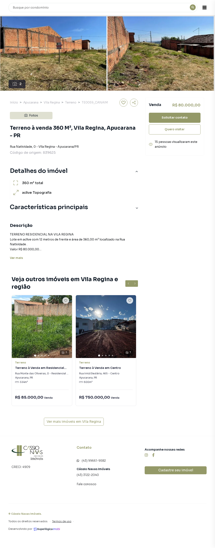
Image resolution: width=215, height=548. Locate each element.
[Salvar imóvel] (123, 103)
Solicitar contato (175, 117)
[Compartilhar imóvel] (134, 103)
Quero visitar (175, 129)
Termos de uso (61, 521)
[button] (204, 7)
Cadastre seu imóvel (175, 470)
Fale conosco (86, 484)
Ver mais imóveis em (74, 421)
